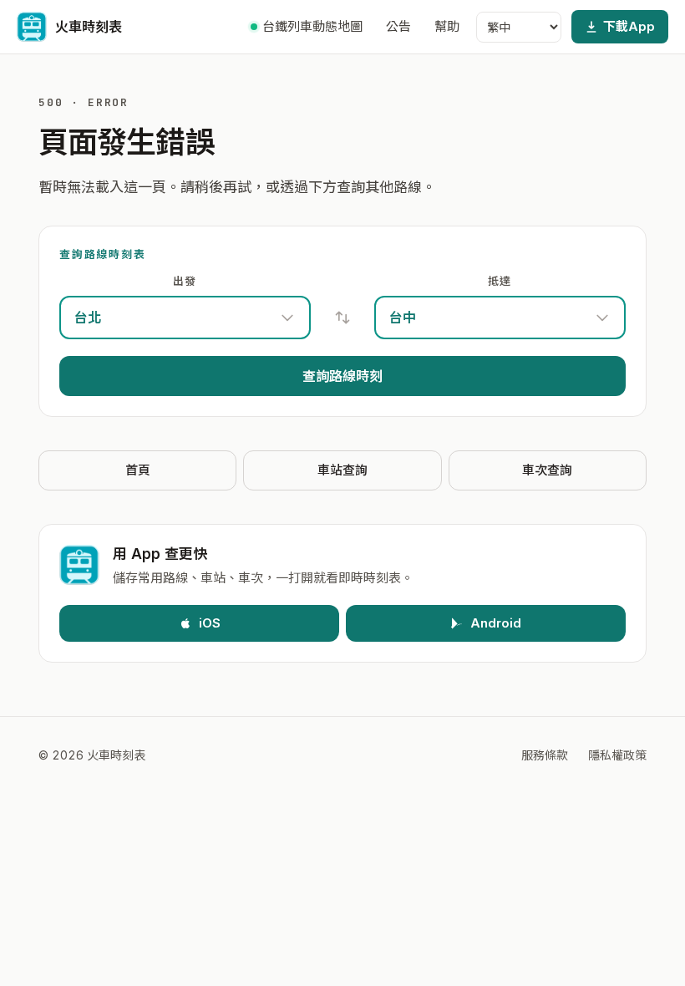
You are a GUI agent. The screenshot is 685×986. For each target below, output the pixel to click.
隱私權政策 (617, 755)
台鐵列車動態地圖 (312, 26)
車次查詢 (547, 470)
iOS (210, 623)
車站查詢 (342, 470)
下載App (629, 26)
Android (495, 623)
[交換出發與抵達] (342, 317)
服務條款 (544, 755)
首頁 (137, 470)
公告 (398, 26)
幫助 (446, 26)
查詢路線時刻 (342, 376)
